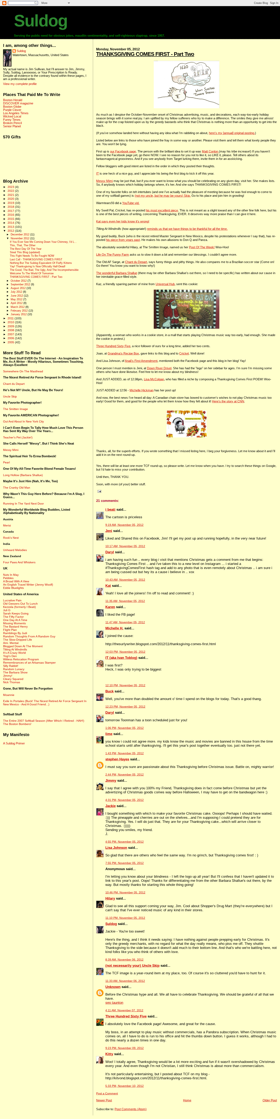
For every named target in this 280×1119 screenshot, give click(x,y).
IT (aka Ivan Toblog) (121, 658)
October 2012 (19, 280)
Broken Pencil (12, 123)
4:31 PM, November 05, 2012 (124, 800)
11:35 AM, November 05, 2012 (125, 601)
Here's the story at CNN (228, 401)
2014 (11, 222)
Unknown (113, 987)
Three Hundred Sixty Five (113, 346)
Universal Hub (165, 284)
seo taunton (114, 1003)
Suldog (40, 20)
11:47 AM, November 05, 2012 (125, 622)
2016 (11, 214)
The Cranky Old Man (16, 487)
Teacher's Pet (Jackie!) (18, 437)
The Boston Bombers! (17, 724)
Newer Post (104, 1100)
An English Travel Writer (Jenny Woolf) (28, 584)
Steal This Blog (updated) (25, 252)
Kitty (109, 1054)
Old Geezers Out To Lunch (20, 603)
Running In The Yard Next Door (23, 503)
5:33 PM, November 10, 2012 (124, 1085)
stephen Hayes (117, 759)
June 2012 (17, 295)
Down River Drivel (159, 368)
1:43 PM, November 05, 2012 (124, 753)
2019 (11, 202)
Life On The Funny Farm (112, 254)
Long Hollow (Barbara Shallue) (23, 475)
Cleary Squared (13, 679)
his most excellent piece (162, 210)
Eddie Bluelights (13, 587)
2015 (11, 218)
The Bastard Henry (15, 626)
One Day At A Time (15, 620)
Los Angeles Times (15, 113)
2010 (11, 322)
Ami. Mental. (11, 643)
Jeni (108, 531)
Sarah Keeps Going (15, 613)
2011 (11, 318)
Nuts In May (11, 574)
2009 (11, 326)
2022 (11, 190)
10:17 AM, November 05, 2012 (125, 546)
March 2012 (18, 306)
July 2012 (17, 291)
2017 (11, 210)
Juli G (6, 610)
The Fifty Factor (13, 616)
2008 (11, 330)
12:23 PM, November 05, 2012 (125, 706)
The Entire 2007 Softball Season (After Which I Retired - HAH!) (43, 720)
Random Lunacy (13, 669)
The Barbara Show (15, 672)
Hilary (110, 898)
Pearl (6, 462)
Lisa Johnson (116, 848)
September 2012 (21, 284)
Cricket (184, 353)
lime (108, 734)
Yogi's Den (10, 656)
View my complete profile (20, 84)
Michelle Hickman (142, 390)
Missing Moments (14, 623)
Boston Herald (12, 100)
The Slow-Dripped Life (17, 639)
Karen (110, 607)
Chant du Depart (136, 262)
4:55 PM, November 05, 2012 (124, 841)
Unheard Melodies (15, 550)
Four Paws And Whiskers (19, 562)
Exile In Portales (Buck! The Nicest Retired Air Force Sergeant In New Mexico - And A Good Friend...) (45, 702)
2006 (11, 338)
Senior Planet (12, 126)
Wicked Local (12, 116)
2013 (11, 226)
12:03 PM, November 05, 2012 (125, 651)
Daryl (109, 552)
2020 (11, 198)
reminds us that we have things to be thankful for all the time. (187, 228)
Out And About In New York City (23, 421)
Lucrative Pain (12, 600)
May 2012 (17, 299)
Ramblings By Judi (15, 633)
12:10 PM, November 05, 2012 (125, 685)
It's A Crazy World (14, 652)
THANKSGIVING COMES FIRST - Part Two (145, 54)
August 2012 (18, 288)
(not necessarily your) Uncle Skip (132, 966)
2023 (11, 187)
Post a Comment (107, 1093)
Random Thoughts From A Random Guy (29, 636)
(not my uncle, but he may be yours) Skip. (163, 195)
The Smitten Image (15, 409)
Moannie (8, 695)
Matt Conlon (210, 151)
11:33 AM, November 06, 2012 (125, 980)
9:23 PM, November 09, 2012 (124, 1048)
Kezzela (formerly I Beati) (19, 607)
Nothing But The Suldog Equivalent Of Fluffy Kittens (41, 263)
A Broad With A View (16, 581)
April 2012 (17, 303)
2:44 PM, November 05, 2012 (124, 774)
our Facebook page (123, 151)
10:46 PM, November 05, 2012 (125, 892)
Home (187, 1100)
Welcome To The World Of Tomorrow (31, 273)
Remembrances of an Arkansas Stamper (29, 662)
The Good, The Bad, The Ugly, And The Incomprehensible (44, 270)
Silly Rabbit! (10, 665)
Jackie (110, 806)
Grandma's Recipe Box (123, 353)
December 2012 (20, 234)
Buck (109, 691)
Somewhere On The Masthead (23, 371)
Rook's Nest (11, 537)
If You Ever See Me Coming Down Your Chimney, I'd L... (43, 242)
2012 (11, 230)
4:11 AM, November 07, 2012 (124, 1010)
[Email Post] (98, 491)
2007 (11, 334)
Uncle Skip (10, 396)
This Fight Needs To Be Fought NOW (32, 255)
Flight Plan (10, 629)
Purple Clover (12, 110)
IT (97, 173)
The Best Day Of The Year (25, 248)
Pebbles (8, 578)
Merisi (7, 525)
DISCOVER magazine (18, 103)
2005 (11, 342)
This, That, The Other (22, 245)
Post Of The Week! (202, 247)
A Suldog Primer (14, 743)
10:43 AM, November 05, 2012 (125, 579)
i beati (110, 510)
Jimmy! (7, 675)
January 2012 (19, 314)
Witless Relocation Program (21, 659)
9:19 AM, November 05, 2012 (124, 524)
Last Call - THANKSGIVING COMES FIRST (36, 259)
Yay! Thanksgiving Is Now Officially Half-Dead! (37, 266)
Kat (108, 586)
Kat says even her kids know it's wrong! (122, 221)
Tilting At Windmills (15, 649)
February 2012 (19, 310)
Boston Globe (12, 106)
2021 (11, 194)
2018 (11, 206)
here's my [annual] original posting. (232, 133)
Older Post (270, 1100)
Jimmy (110, 781)
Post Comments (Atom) (131, 1109)
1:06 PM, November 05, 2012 (124, 727)
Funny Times (11, 119)
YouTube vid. (130, 203)
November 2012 (20, 238)
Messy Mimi (104, 181)
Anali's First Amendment (141, 360)
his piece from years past (123, 240)
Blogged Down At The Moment (23, 646)
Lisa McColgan (154, 379)
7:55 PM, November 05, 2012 (124, 863)
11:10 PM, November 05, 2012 (125, 917)
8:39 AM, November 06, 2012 (124, 959)
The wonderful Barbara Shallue (116, 273)
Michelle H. (114, 628)
